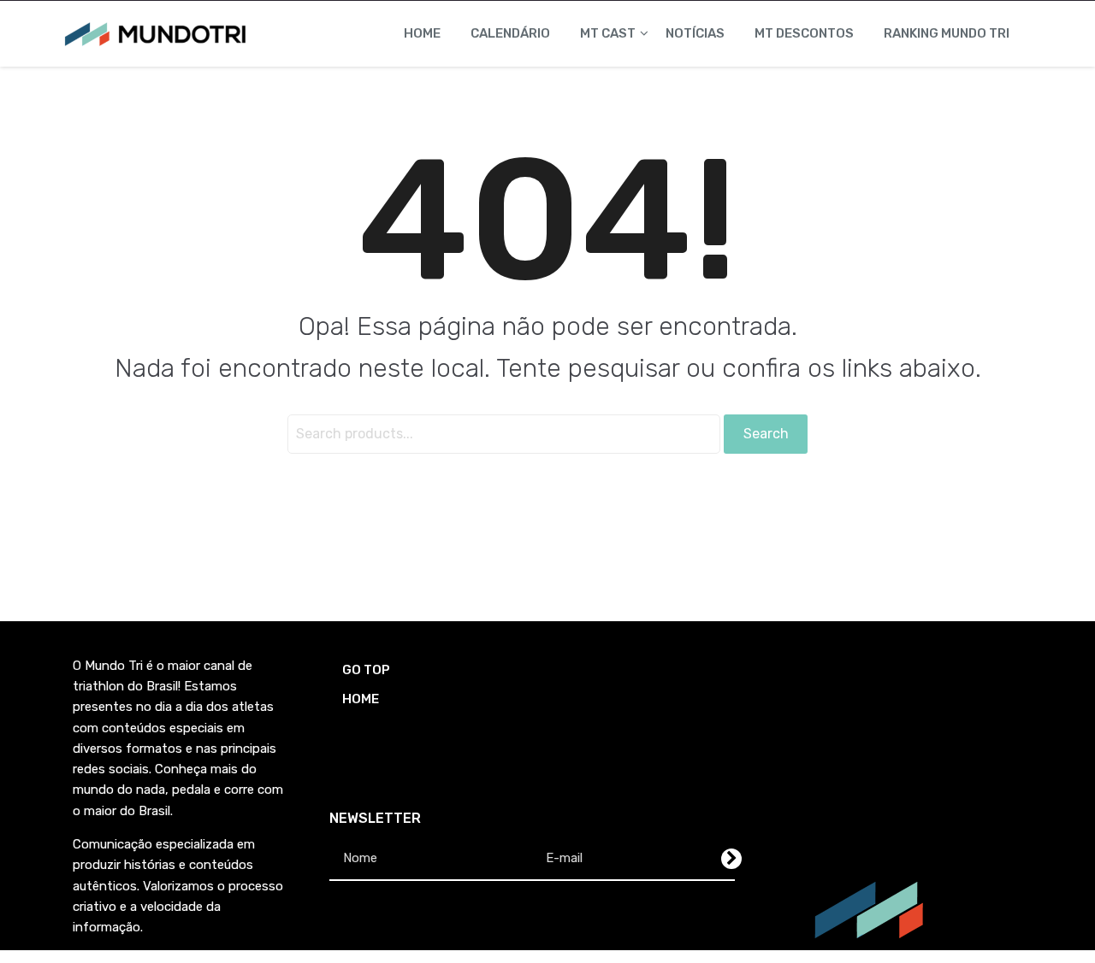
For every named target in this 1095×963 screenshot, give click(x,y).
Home (422, 33)
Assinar (731, 858)
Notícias (695, 33)
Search (766, 434)
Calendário (510, 33)
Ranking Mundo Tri (946, 33)
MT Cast (608, 33)
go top (366, 670)
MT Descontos (804, 33)
